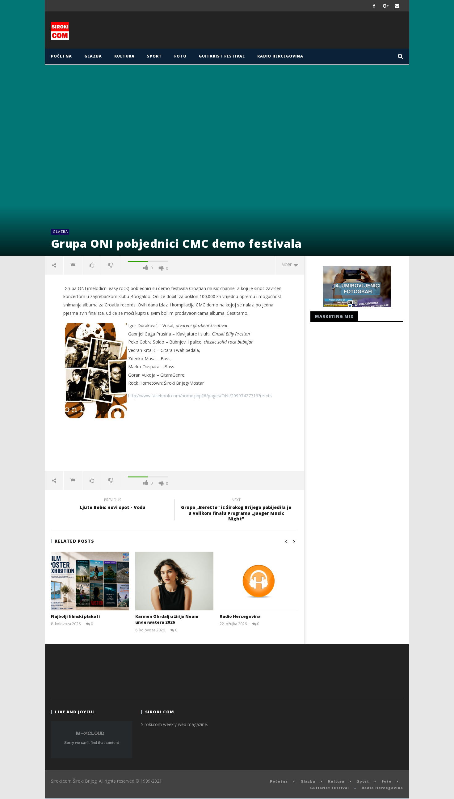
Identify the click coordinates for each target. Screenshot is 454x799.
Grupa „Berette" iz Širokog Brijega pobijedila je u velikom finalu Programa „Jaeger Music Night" (236, 510)
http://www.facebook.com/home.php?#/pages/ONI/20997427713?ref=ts (200, 396)
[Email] (397, 5)
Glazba (93, 56)
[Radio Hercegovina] (259, 581)
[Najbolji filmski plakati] (90, 581)
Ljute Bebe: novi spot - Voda (112, 504)
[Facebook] (374, 5)
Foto (180, 56)
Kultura (124, 56)
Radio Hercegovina (280, 56)
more (288, 264)
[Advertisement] (287, 31)
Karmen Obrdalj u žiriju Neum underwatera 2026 (166, 619)
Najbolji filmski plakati (75, 616)
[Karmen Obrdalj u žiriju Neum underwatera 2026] (174, 581)
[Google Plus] (386, 5)
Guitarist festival (222, 56)
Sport (154, 56)
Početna (61, 56)
